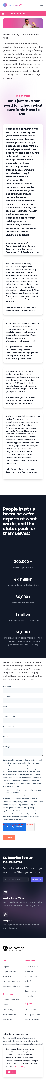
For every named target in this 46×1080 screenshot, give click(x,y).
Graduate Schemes (11, 981)
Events (6, 1004)
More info (29, 996)
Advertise (29, 971)
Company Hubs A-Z (11, 986)
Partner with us (18, 13)
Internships (7, 976)
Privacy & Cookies (32, 1014)
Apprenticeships (10, 971)
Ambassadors (31, 976)
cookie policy (19, 1066)
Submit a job (30, 991)
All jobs (6, 966)
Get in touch (30, 1009)
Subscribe (36, 879)
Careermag (8, 1009)
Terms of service (32, 1019)
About (27, 986)
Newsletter (7, 1019)
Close (11, 1072)
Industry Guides (9, 1014)
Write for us (30, 981)
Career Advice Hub (11, 1000)
